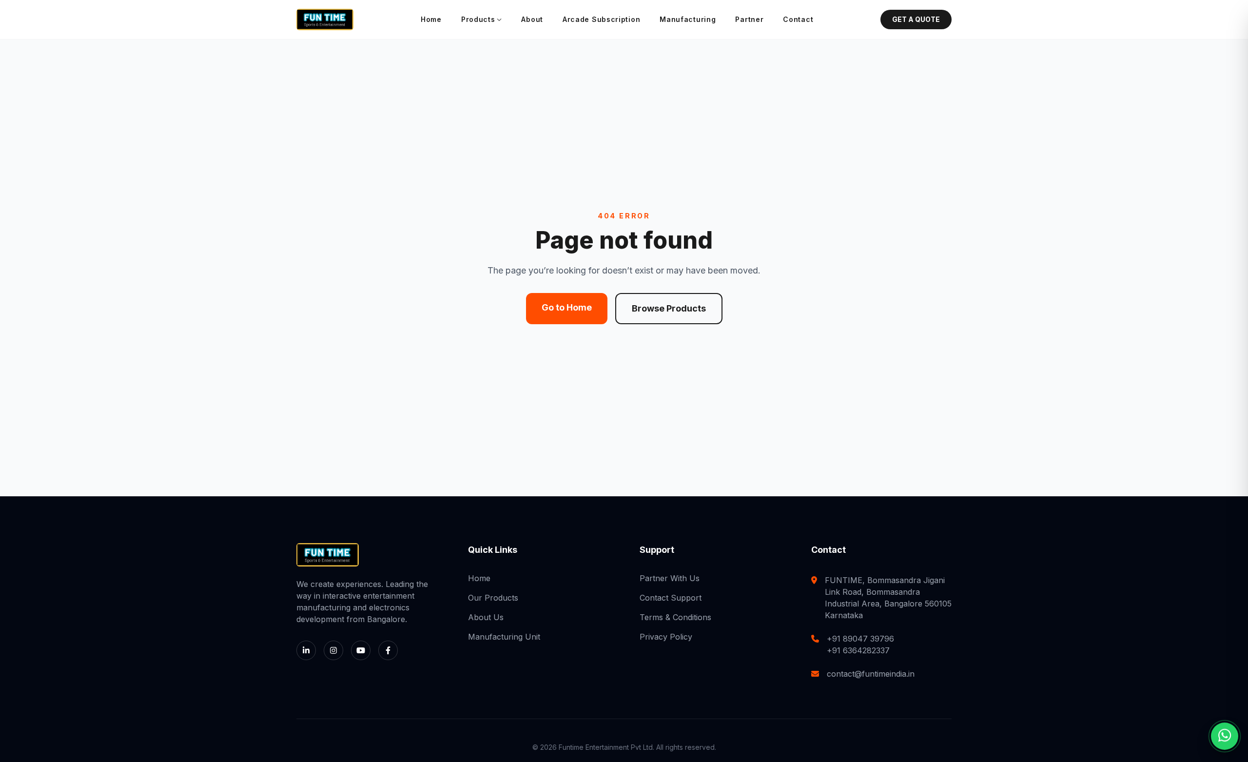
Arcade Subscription (601, 19)
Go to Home (567, 307)
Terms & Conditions (675, 617)
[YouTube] (360, 650)
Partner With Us (670, 578)
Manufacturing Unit (504, 637)
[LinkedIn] (306, 650)
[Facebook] (388, 650)
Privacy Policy (666, 637)
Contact (798, 19)
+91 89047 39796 (860, 639)
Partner (749, 19)
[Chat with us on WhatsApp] (1224, 738)
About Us (486, 617)
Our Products (493, 598)
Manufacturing (688, 19)
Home (431, 19)
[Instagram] (333, 650)
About (532, 19)
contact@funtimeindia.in (871, 674)
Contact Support (671, 598)
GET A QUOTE (916, 19)
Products (478, 19)
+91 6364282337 (858, 650)
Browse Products (669, 308)
